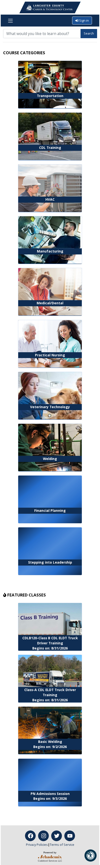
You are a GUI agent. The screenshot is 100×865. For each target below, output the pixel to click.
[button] (90, 855)
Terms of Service (62, 844)
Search (89, 33)
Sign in (83, 20)
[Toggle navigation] (10, 21)
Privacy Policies (37, 844)
